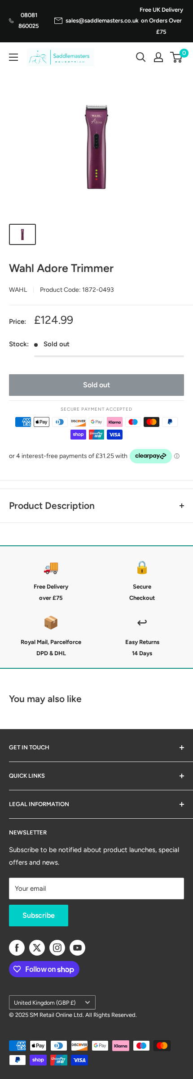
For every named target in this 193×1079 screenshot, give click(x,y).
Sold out (96, 385)
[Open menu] (13, 57)
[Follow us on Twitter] (37, 948)
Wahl (18, 290)
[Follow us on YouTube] (77, 948)
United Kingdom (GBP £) (44, 1002)
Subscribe (38, 915)
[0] (176, 57)
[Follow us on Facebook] (17, 948)
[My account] (158, 57)
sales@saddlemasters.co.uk (102, 20)
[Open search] (141, 57)
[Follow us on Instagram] (57, 948)
